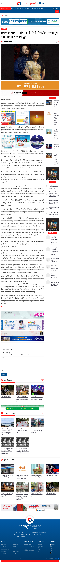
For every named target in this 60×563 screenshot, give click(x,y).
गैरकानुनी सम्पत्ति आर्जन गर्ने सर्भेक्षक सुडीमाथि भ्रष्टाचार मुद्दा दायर (56, 159)
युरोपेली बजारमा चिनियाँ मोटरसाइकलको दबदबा (6, 397)
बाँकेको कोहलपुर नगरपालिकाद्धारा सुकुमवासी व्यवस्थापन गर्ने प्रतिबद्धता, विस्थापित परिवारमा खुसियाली (22, 496)
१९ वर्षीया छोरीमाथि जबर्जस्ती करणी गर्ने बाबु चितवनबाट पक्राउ (22, 430)
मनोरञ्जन (38, 8)
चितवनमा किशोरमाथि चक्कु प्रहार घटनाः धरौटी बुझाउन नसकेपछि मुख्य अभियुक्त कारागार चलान (7, 451)
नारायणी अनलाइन (8, 42)
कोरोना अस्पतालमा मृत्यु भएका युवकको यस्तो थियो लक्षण (55, 260)
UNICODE (57, 11)
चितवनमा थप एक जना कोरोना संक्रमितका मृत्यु (54, 275)
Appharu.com (56, 558)
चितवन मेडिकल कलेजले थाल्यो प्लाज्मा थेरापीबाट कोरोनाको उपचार (54, 267)
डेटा (38, 551)
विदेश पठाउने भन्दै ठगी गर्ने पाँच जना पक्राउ (56, 147)
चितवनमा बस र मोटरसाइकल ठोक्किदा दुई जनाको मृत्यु (36, 430)
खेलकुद (42, 8)
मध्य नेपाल (21, 8)
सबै (42, 380)
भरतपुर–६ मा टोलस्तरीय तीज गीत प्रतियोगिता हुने (56, 104)
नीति (39, 549)
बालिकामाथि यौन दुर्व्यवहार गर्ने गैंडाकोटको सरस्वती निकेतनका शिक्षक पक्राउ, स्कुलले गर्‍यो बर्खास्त (6, 431)
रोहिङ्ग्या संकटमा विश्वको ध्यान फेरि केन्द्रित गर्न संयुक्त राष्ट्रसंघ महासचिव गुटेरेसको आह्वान (22, 398)
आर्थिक (32, 8)
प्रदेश (25, 8)
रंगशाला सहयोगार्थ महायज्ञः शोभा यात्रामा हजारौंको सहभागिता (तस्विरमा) (54, 251)
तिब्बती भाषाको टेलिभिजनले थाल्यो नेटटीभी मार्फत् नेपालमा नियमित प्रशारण (56, 119)
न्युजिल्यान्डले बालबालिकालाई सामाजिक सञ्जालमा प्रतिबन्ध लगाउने (36, 398)
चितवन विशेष (17, 8)
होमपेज (12, 8)
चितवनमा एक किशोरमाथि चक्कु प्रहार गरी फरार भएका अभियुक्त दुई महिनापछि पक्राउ (22, 450)
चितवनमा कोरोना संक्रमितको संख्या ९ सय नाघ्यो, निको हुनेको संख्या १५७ (55, 283)
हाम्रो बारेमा (40, 544)
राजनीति (28, 8)
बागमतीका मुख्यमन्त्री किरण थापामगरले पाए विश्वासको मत (56, 135)
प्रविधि (35, 8)
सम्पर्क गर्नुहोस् (40, 546)
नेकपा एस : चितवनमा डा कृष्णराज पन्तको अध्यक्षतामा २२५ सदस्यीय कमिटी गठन (54, 240)
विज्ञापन (39, 548)
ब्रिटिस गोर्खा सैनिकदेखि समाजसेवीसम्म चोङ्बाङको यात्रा (36, 495)
